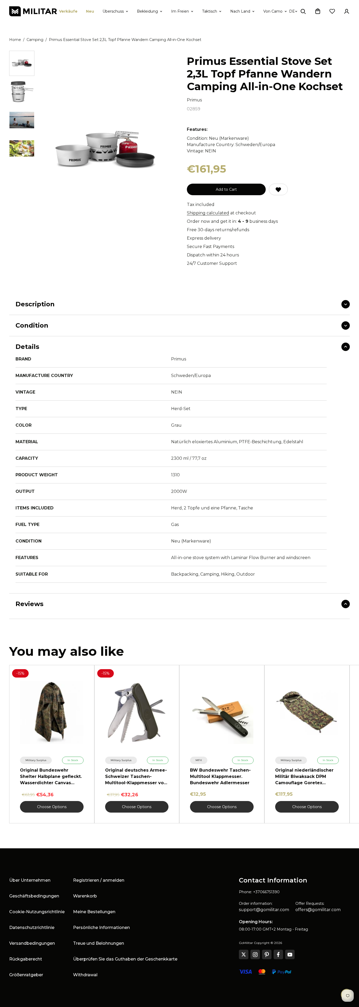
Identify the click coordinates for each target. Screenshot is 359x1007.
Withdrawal (85, 974)
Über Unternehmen (29, 880)
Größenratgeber (26, 974)
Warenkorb (85, 896)
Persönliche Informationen (101, 927)
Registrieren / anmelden (98, 880)
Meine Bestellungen (94, 911)
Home (15, 39)
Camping (35, 39)
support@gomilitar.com (264, 909)
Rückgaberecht (25, 959)
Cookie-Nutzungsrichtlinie (37, 911)
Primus (194, 99)
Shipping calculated (208, 212)
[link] (36, 760)
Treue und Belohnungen (98, 943)
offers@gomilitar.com (318, 909)
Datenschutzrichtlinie (31, 927)
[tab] (21, 63)
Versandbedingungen (32, 943)
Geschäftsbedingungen (34, 896)
